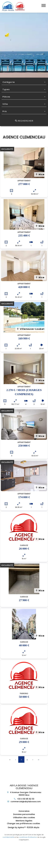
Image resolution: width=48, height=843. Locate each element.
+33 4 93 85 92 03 (25, 799)
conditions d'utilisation (28, 837)
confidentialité (8, 837)
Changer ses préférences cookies (23, 823)
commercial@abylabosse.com (26, 801)
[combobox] (24, 82)
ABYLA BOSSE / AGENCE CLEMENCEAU (24, 787)
